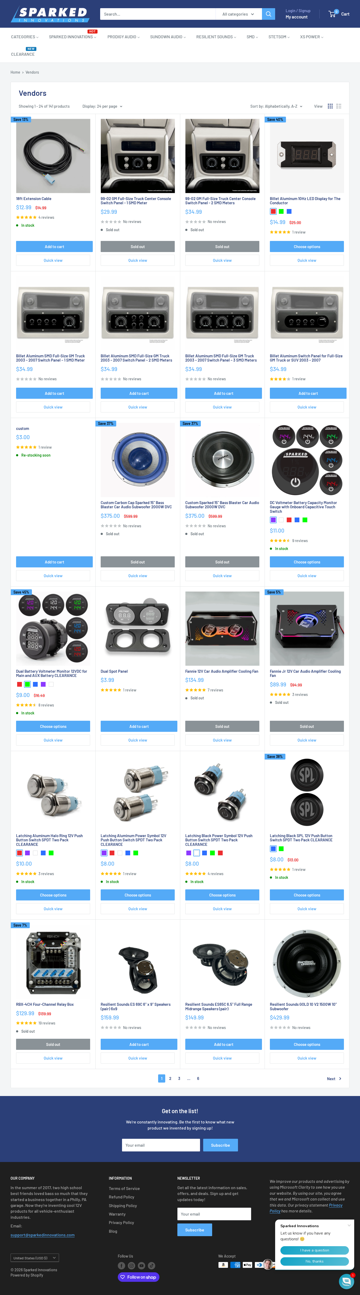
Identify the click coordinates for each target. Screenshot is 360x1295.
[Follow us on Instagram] (131, 1265)
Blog (113, 1231)
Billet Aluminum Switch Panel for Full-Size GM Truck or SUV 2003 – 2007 (306, 358)
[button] (346, 1281)
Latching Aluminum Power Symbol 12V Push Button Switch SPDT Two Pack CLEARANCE (133, 840)
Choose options (307, 246)
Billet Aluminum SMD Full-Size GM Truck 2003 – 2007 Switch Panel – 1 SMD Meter (50, 358)
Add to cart (54, 246)
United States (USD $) (30, 1258)
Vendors (32, 72)
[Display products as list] (339, 106)
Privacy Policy (121, 1222)
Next (331, 1078)
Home (15, 72)
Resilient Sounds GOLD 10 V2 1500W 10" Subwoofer (303, 1006)
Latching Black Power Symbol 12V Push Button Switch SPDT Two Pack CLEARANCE (218, 840)
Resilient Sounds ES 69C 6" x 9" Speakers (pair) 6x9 (136, 1006)
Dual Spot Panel (114, 671)
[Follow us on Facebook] (121, 1265)
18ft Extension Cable (33, 198)
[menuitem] (25, 36)
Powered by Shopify (27, 1275)
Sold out (138, 246)
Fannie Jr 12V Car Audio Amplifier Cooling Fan (305, 673)
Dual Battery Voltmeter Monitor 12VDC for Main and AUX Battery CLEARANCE (51, 673)
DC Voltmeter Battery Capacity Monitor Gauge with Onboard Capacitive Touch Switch (303, 507)
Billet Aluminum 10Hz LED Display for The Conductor (305, 200)
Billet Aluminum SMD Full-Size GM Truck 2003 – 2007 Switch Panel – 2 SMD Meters (136, 358)
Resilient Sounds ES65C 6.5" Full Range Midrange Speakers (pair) (218, 1006)
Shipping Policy (123, 1205)
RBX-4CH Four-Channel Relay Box (45, 1004)
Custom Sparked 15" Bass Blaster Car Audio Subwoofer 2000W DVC (222, 504)
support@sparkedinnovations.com (43, 1234)
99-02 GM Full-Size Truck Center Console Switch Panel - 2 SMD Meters (220, 200)
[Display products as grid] (330, 106)
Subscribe (220, 1144)
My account (297, 16)
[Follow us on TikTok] (151, 1265)
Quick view (53, 260)
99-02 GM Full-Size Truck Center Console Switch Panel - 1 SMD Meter (136, 200)
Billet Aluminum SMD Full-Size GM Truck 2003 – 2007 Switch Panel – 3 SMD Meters (221, 358)
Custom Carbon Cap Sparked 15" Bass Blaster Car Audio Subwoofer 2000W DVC (136, 504)
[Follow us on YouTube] (141, 1265)
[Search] (268, 14)
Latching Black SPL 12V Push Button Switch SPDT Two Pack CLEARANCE (301, 837)
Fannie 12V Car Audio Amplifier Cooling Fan (221, 671)
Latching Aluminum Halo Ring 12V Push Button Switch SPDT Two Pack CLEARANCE (49, 840)
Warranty (117, 1213)
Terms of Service (124, 1188)
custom (22, 428)
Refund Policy (121, 1196)
